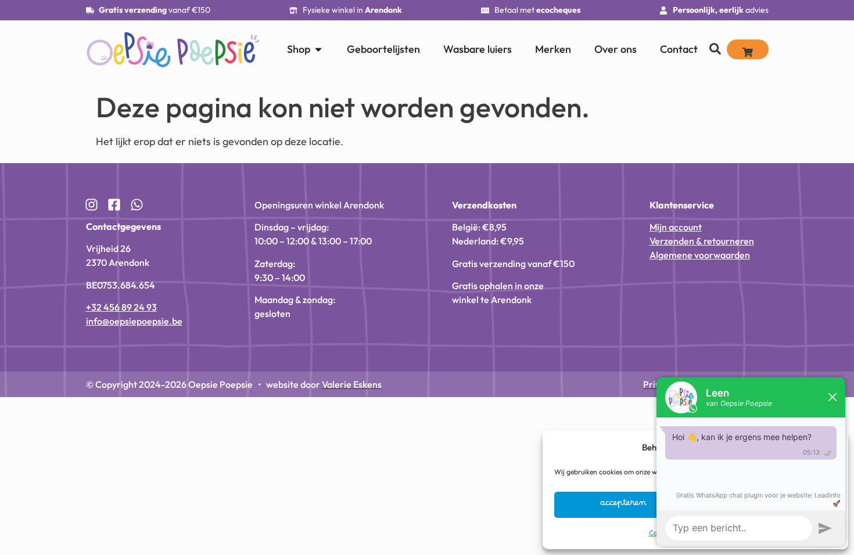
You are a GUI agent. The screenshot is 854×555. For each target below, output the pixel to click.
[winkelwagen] (748, 49)
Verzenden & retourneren (702, 241)
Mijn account (676, 227)
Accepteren (623, 505)
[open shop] (318, 49)
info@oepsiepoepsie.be (134, 321)
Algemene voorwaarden (700, 255)
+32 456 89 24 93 (121, 307)
